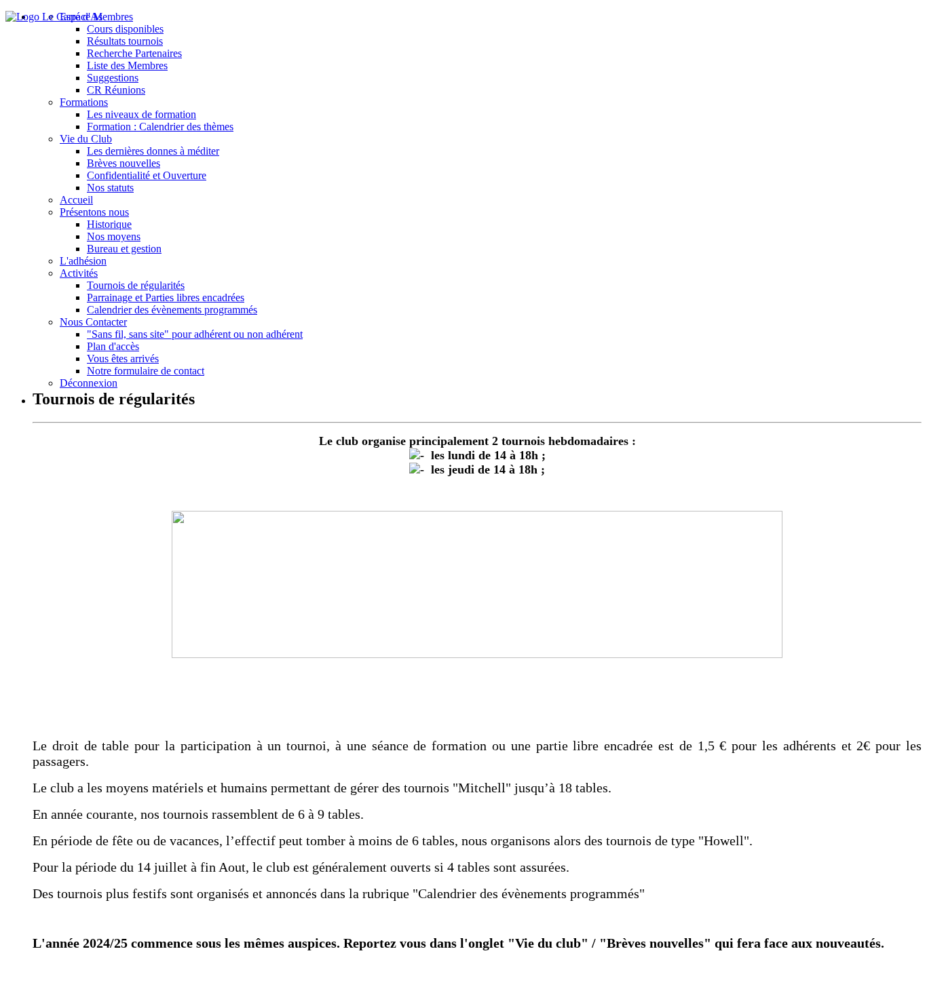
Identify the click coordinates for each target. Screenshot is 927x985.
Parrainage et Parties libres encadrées (165, 297)
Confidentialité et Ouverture (146, 175)
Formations (84, 102)
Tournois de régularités (136, 285)
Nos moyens (113, 236)
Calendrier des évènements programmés (172, 309)
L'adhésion (83, 261)
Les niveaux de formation (141, 114)
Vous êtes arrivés (123, 358)
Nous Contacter (93, 322)
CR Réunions (116, 90)
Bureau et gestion (124, 248)
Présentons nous (94, 212)
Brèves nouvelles (123, 163)
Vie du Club (86, 138)
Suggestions (112, 77)
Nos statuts (110, 187)
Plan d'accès (113, 346)
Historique (109, 224)
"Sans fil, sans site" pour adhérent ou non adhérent (195, 334)
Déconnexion (88, 383)
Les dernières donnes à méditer (153, 151)
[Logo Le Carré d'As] (53, 16)
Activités (79, 273)
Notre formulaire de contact (145, 370)
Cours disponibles (125, 29)
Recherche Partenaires (134, 53)
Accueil (76, 200)
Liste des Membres (127, 65)
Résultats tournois (125, 41)
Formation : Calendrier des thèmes (160, 126)
